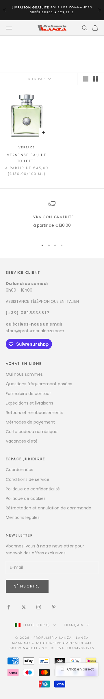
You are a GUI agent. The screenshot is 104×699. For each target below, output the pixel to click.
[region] (52, 218)
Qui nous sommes (24, 374)
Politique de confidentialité (33, 489)
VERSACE (26, 147)
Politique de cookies (26, 498)
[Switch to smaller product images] (95, 79)
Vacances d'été (22, 441)
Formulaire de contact (28, 393)
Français (73, 625)
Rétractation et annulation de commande (48, 508)
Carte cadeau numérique (31, 431)
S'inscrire (27, 586)
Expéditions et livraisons (29, 403)
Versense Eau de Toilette (27, 157)
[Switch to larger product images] (85, 79)
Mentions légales (23, 517)
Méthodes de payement (30, 422)
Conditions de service (27, 479)
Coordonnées (19, 470)
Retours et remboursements (34, 412)
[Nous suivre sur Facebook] (9, 607)
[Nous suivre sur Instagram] (39, 607)
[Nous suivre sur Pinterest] (54, 607)
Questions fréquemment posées (39, 384)
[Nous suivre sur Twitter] (24, 607)
